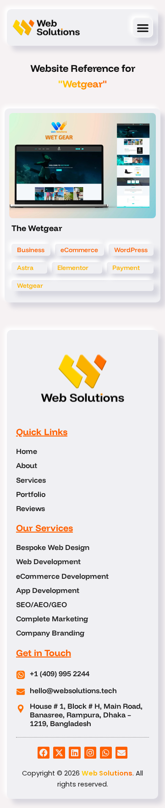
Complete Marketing (52, 618)
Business (30, 250)
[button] (142, 27)
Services (31, 480)
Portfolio (30, 494)
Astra (25, 268)
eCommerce (79, 250)
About (26, 465)
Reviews (30, 508)
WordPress (131, 250)
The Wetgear (36, 228)
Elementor (72, 268)
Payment (126, 268)
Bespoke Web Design (52, 547)
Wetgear (30, 285)
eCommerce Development (62, 576)
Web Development (48, 561)
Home (26, 451)
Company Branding (50, 633)
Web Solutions (107, 773)
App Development (47, 590)
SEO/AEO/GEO (41, 604)
